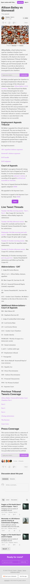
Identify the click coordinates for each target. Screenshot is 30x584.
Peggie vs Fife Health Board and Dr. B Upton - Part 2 (11, 505)
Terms (24, 570)
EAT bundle (5, 157)
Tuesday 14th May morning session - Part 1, (14, 211)
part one (3, 258)
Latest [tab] (7, 500)
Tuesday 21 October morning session (13, 241)
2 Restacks (20, 461)
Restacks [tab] (12, 479)
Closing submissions (7, 416)
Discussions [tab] (14, 500)
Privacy (20, 570)
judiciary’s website (19, 176)
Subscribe (20, 2)
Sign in (26, 2)
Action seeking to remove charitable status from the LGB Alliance (10, 525)
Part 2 (3, 213)
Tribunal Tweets (9, 17)
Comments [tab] (5, 479)
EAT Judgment (6, 161)
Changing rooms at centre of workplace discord (9, 509)
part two (10, 258)
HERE (15, 187)
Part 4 (3, 412)
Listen (26, 18)
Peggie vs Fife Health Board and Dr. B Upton (11, 536)
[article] (15, 509)
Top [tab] (3, 500)
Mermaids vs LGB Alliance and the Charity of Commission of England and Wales (10, 521)
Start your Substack (10, 576)
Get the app (23, 576)
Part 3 (3, 408)
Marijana (14, 45)
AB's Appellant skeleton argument (12, 149)
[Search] (27, 499)
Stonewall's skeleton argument (10, 153)
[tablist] (8, 479)
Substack (6, 580)
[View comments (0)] (9, 22)
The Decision (5, 420)
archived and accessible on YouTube (13, 179)
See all (5, 549)
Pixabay (21, 45)
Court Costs (5, 424)
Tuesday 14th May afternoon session (12, 222)
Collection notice (15, 572)
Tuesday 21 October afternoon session (13, 249)
